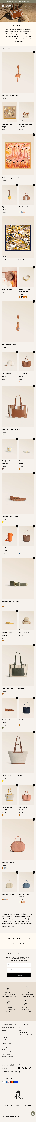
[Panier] (29, 6)
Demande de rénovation (8, 1056)
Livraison (4, 1049)
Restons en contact (7, 1059)
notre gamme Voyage (24, 1)
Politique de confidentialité (26, 1035)
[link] (19, 212)
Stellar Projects (13, 1114)
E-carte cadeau (6, 1054)
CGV (20, 1027)
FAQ (20, 1030)
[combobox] (23, 6)
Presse (3, 1035)
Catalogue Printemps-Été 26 (9, 1027)
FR (22, 6)
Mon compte (5, 1047)
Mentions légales (23, 1032)
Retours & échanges (7, 1051)
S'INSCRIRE (19, 975)
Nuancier (4, 1030)
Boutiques (4, 1032)
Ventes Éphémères (6, 1039)
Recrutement (5, 1037)
